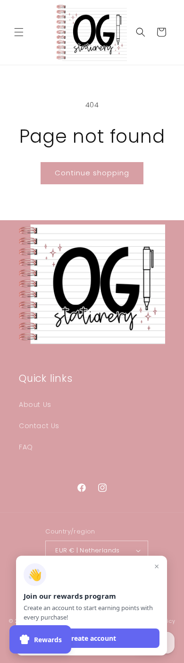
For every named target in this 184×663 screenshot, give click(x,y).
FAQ (26, 447)
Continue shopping (92, 173)
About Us (35, 404)
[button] (18, 32)
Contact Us (39, 426)
